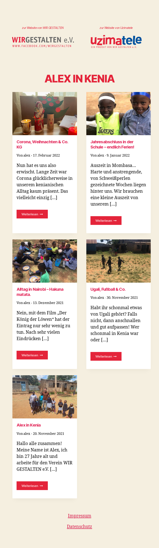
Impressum (79, 516)
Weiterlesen (35, 215)
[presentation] (44, 113)
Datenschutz (79, 527)
